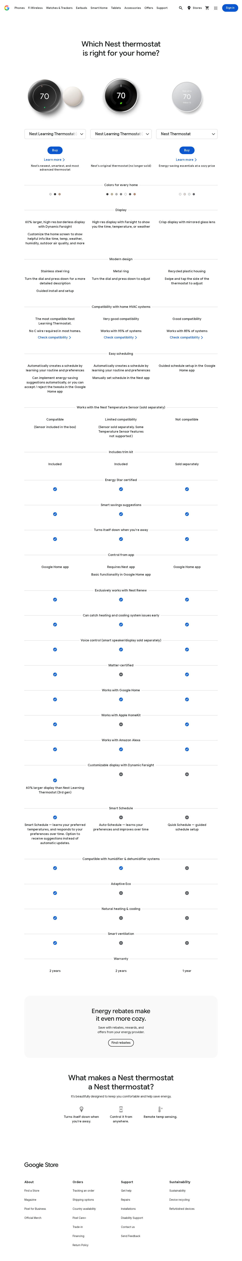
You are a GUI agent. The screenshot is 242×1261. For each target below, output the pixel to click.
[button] (180, 8)
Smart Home (99, 8)
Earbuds (81, 8)
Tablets (116, 8)
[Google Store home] (7, 8)
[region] (121, 1027)
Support (162, 8)
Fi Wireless (35, 8)
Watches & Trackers (59, 8)
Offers (148, 8)
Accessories (132, 8)
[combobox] (55, 134)
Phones (20, 8)
